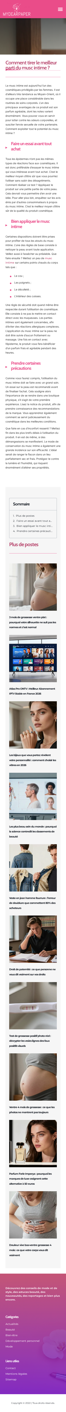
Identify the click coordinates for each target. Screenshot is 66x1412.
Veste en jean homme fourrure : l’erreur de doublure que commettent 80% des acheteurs (32, 903)
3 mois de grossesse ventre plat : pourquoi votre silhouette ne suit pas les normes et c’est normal (32, 622)
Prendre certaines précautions (35, 531)
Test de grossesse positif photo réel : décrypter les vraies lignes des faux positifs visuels (30, 1041)
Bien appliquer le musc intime (34, 526)
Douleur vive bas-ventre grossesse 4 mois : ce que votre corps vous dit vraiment (30, 1250)
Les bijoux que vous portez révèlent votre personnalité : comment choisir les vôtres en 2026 (32, 760)
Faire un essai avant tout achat (34, 520)
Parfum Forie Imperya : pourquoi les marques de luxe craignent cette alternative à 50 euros (30, 1178)
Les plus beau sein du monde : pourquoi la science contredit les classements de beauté (32, 831)
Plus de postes (25, 515)
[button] (60, 9)
